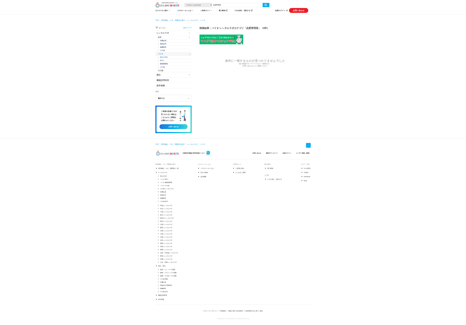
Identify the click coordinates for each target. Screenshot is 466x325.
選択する (161, 98)
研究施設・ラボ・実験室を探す (173, 20)
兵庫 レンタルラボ (166, 237)
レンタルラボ (192, 20)
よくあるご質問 (240, 172)
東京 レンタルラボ (166, 215)
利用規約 (223, 311)
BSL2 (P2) (163, 176)
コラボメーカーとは (207, 168)
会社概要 (203, 177)
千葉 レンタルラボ (166, 212)
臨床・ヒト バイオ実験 (167, 269)
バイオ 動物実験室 (166, 182)
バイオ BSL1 (164, 179)
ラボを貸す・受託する (242, 10)
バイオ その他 (164, 186)
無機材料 (163, 198)
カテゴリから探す (161, 10)
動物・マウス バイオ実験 (168, 273)
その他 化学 (164, 201)
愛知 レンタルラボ (166, 227)
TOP (157, 20)
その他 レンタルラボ (167, 189)
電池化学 (163, 195)
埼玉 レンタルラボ (166, 209)
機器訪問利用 (162, 295)
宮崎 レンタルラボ (166, 246)
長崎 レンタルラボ (166, 243)
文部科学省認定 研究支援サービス (194, 153)
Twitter (306, 172)
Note (305, 181)
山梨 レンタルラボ (166, 224)
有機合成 (163, 192)
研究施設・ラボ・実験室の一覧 (168, 168)
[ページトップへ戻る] (308, 145)
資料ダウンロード (272, 153)
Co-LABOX (307, 168)
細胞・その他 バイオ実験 (168, 276)
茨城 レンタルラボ (166, 205)
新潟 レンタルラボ (166, 221)
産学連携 (161, 299)
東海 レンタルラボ (166, 256)
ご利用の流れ (239, 168)
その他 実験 (164, 279)
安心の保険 (204, 172)
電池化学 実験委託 (166, 285)
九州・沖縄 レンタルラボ (168, 262)
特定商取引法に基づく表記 (254, 311)
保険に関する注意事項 (235, 311)
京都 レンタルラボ (166, 231)
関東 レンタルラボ (166, 250)
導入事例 (222, 10)
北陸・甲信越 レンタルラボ (169, 253)
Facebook (307, 177)
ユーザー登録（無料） (303, 153)
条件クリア (187, 28)
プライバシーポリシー (210, 311)
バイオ (202, 20)
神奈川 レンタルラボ (167, 218)
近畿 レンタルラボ (166, 259)
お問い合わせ (298, 10)
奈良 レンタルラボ (166, 240)
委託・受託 (162, 266)
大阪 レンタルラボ (166, 234)
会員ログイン (280, 10)
